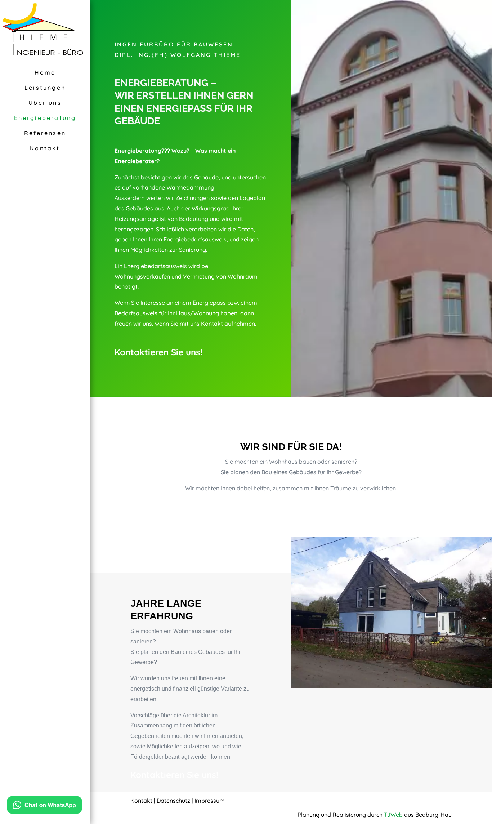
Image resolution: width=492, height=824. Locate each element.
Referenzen (45, 133)
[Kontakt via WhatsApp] (44, 806)
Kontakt (45, 148)
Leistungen (45, 87)
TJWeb (393, 814)
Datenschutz (173, 800)
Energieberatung (45, 117)
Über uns (45, 102)
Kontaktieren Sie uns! (158, 352)
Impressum (209, 800)
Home (45, 72)
